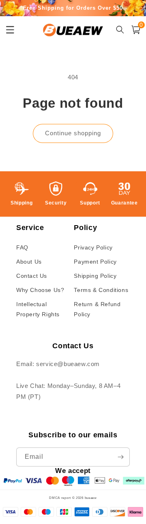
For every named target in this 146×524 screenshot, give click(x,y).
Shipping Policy (95, 276)
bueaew (91, 498)
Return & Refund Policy (97, 309)
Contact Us (31, 276)
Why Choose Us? (40, 290)
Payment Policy (95, 261)
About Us (29, 261)
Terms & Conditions (101, 290)
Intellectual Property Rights (38, 309)
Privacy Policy (93, 247)
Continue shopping (73, 133)
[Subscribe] (120, 456)
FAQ (22, 247)
